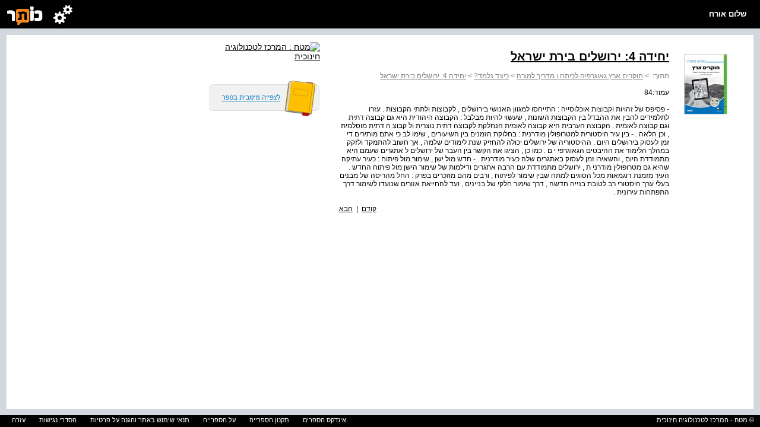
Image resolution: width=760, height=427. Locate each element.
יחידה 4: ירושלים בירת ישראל (423, 76)
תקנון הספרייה (269, 419)
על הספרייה (219, 419)
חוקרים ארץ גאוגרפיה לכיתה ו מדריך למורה (580, 76)
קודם (369, 209)
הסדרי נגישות (58, 419)
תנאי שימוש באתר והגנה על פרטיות (139, 419)
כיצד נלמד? (491, 76)
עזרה (19, 419)
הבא (346, 209)
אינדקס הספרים (324, 419)
